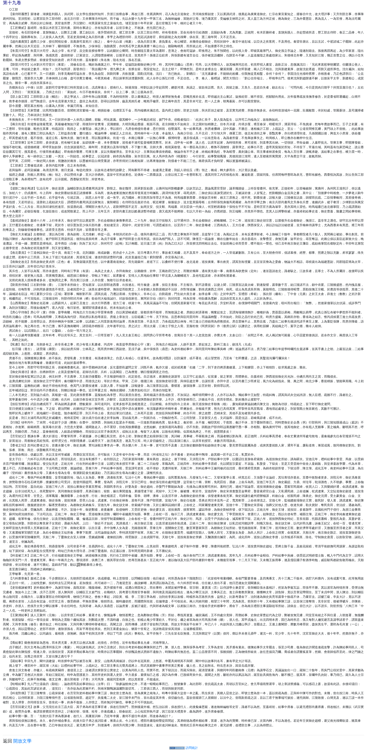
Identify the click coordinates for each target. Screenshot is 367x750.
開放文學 (22, 741)
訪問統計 (192, 748)
